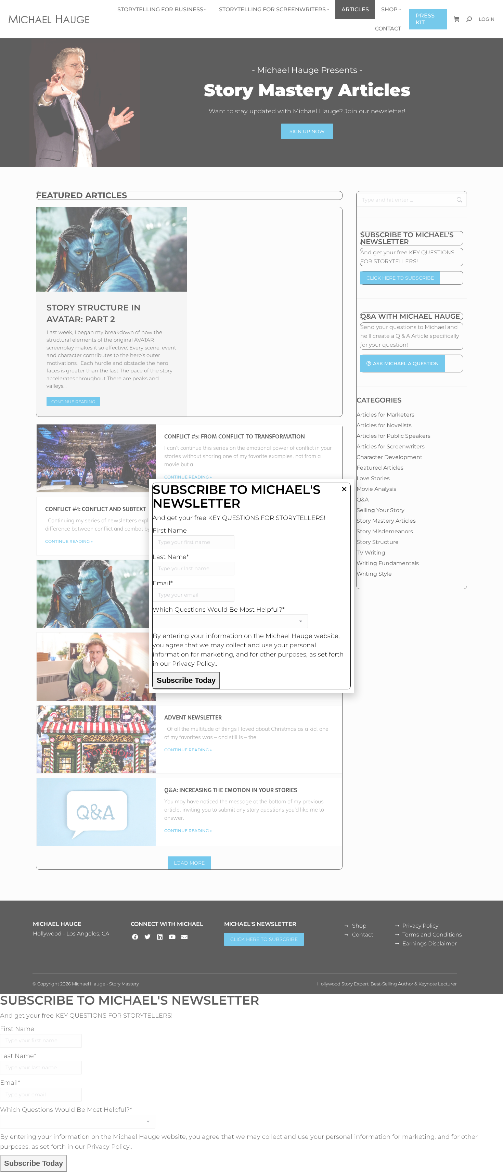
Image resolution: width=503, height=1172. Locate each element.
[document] (251, 586)
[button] (344, 489)
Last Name (171, 557)
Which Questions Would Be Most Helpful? (219, 609)
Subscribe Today (186, 680)
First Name (170, 530)
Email (163, 583)
